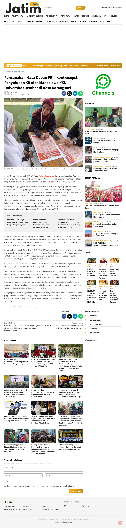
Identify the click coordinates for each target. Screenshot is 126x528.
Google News (67, 522)
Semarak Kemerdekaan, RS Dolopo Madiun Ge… (103, 207)
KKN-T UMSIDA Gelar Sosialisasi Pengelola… (105, 244)
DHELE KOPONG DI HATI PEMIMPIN (91, 272)
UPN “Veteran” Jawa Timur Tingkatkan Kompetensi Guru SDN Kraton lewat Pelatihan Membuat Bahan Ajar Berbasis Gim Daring (70, 420)
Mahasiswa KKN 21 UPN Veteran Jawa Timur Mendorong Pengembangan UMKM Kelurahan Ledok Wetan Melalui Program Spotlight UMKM (70, 365)
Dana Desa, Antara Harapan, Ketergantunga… (114, 296)
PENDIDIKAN (97, 241)
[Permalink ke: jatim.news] (6, 93)
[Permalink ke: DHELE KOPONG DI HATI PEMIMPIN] (91, 260)
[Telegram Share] (75, 93)
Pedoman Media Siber (50, 510)
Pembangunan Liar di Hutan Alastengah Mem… (105, 169)
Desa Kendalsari (11, 307)
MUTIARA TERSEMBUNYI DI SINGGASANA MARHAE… (91, 296)
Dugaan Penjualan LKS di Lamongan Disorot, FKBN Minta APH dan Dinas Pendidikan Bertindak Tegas (70, 393)
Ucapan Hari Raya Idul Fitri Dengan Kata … (104, 141)
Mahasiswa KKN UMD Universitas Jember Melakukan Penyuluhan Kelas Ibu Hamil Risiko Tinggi (64, 325)
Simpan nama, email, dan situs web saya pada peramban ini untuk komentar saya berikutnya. (41, 486)
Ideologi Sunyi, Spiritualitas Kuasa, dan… (103, 295)
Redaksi (26, 506)
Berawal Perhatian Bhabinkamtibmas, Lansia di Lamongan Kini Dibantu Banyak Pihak (42, 393)
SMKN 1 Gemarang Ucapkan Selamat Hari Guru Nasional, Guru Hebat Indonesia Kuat (69, 447)
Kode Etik (46, 506)
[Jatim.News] (23, 7)
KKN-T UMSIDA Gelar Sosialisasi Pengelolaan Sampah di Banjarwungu (16, 361)
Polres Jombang (95, 324)
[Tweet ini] (69, 93)
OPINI (89, 265)
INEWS (95, 147)
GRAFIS (95, 138)
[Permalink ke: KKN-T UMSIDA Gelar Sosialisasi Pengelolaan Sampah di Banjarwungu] (16, 351)
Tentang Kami (9, 506)
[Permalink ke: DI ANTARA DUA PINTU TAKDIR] (114, 260)
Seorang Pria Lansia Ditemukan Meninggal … (106, 216)
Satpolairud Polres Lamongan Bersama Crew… (105, 234)
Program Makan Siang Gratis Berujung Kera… (101, 132)
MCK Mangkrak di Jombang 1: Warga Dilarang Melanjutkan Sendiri (42, 65)
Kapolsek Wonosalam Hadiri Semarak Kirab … (105, 225)
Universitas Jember (28, 307)
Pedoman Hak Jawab (12, 510)
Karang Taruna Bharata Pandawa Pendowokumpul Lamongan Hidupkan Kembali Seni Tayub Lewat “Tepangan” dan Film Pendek (43, 449)
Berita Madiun (94, 333)
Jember (51, 176)
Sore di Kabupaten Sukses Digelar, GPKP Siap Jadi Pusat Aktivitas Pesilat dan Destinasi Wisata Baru (43, 419)
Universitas (43, 176)
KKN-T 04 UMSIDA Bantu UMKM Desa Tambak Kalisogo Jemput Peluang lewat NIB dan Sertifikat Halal (43, 362)
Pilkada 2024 (93, 329)
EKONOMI (96, 157)
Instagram (88, 506)
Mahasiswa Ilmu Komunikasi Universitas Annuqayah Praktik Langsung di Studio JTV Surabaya (15, 393)
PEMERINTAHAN (90, 129)
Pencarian (80, 8)
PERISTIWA (88, 203)
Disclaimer (27, 510)
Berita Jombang (94, 320)
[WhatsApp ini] (80, 93)
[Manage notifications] (120, 523)
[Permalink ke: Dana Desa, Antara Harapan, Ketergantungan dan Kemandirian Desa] (114, 282)
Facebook (70, 506)
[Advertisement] (63, 44)
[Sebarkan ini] (64, 93)
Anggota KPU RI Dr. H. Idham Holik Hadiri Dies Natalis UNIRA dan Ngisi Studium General (16, 418)
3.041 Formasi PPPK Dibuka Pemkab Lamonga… (104, 160)
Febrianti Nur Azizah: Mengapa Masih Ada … (106, 151)
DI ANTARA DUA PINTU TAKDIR (114, 272)
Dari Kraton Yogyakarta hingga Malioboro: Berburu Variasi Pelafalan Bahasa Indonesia (15, 448)
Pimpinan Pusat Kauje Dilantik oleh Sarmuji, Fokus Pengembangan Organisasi (18, 222)
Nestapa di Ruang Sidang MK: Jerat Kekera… (103, 273)
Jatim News (93, 316)
